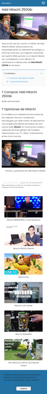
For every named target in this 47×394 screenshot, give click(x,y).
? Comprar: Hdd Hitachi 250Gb (21, 78)
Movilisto (6, 3)
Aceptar (23, 388)
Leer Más (7, 382)
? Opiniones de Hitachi (18, 81)
